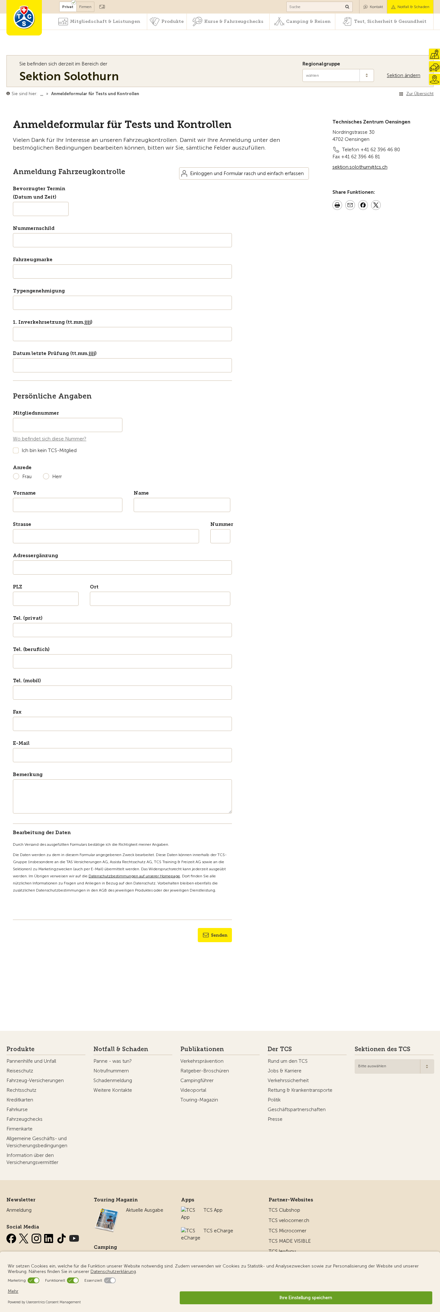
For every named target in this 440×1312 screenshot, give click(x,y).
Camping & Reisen (308, 21)
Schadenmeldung (112, 1080)
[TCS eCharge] (190, 1231)
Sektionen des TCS (382, 1049)
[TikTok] (62, 1237)
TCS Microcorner (287, 1231)
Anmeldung (19, 1210)
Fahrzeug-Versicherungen (35, 1080)
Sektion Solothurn (69, 76)
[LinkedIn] (49, 1237)
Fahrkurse (17, 1109)
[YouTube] (74, 1237)
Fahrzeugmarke (33, 259)
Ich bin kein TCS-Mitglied (49, 450)
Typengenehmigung (39, 291)
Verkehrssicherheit (288, 1080)
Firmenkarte (19, 1129)
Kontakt (376, 7)
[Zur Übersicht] (140, 93)
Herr (57, 476)
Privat (67, 7)
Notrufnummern (111, 1071)
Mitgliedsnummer (36, 413)
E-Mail (21, 743)
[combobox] (394, 1066)
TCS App (213, 1210)
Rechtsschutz (21, 1090)
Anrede (22, 467)
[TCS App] (189, 1210)
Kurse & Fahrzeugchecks (233, 21)
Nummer (220, 524)
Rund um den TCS (288, 1061)
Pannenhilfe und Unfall (31, 1061)
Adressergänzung (35, 555)
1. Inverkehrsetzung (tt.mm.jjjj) (52, 322)
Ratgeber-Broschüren (204, 1071)
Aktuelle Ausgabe (144, 1210)
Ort (94, 587)
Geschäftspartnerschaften (297, 1109)
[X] (24, 1237)
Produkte (172, 21)
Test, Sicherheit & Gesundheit (390, 21)
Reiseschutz (19, 1071)
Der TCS (280, 1049)
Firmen (85, 7)
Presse (275, 1119)
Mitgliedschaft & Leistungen (105, 21)
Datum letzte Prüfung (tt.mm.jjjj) (55, 353)
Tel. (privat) (28, 618)
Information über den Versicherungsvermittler (32, 1158)
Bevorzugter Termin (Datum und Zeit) (39, 193)
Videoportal (193, 1090)
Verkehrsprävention (202, 1061)
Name (141, 493)
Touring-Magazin (199, 1100)
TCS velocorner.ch (289, 1220)
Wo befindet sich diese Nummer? (49, 439)
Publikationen (202, 1049)
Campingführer (197, 1080)
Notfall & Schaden (413, 7)
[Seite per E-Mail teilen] (350, 206)
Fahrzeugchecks (24, 1119)
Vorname (24, 493)
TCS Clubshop (284, 1210)
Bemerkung (28, 774)
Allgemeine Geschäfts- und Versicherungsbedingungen (36, 1142)
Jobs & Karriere (284, 1071)
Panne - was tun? (112, 1061)
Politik (274, 1100)
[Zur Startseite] (24, 17)
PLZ (17, 587)
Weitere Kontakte (112, 1090)
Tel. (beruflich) (31, 649)
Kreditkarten (19, 1100)
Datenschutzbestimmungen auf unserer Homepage (134, 876)
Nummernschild (33, 228)
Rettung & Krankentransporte (300, 1090)
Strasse (22, 524)
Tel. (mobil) (27, 681)
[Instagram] (37, 1237)
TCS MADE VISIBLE (290, 1241)
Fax (17, 712)
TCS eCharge (218, 1231)
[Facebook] (11, 1237)
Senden (219, 935)
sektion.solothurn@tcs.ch (359, 167)
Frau (27, 476)
